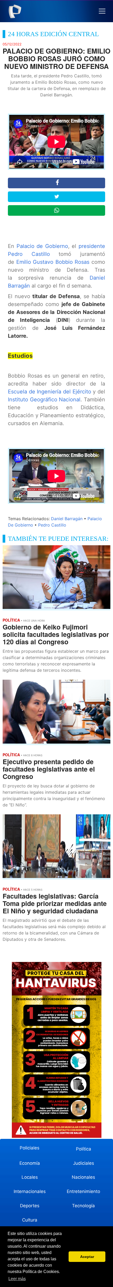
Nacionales (83, 1177)
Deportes (29, 1205)
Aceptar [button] (87, 1257)
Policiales (29, 1147)
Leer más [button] (17, 1278)
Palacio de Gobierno (42, 246)
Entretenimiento (83, 1191)
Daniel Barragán (67, 518)
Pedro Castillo (52, 525)
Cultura (29, 1220)
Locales (30, 1177)
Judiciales (83, 1163)
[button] (102, 11)
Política (83, 1149)
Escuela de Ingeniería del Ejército (49, 391)
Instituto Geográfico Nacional (44, 399)
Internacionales (30, 1191)
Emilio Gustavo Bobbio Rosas (53, 262)
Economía (29, 1163)
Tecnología (83, 1205)
